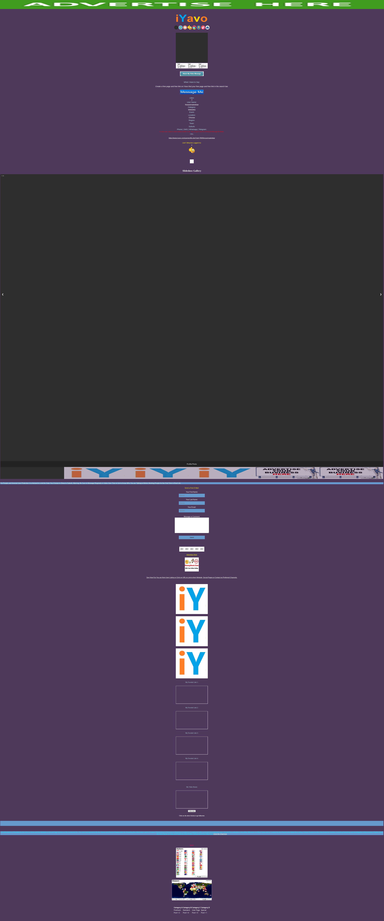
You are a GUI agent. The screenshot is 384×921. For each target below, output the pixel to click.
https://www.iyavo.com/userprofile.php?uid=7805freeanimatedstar (192, 138)
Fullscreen (192, 811)
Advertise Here (191, 555)
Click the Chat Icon (220, 834)
